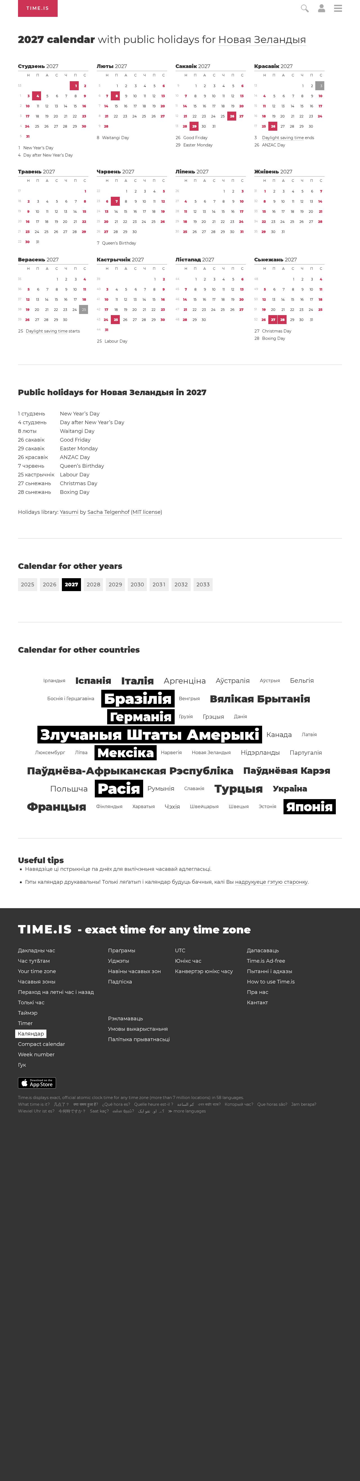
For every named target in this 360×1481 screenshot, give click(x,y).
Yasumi (69, 512)
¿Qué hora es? (116, 1104)
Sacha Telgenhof (108, 512)
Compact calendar (41, 1044)
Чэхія (172, 806)
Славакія (194, 788)
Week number (36, 1055)
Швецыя (239, 806)
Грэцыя (213, 716)
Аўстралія (233, 681)
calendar (162, 39)
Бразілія (138, 698)
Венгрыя (189, 698)
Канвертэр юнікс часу (204, 971)
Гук (22, 1065)
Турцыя (238, 788)
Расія (119, 788)
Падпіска (120, 982)
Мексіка (125, 752)
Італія (137, 681)
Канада (279, 735)
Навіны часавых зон (134, 971)
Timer (25, 1023)
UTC (180, 951)
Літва (81, 752)
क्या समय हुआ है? (85, 1104)
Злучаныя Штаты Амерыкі (149, 734)
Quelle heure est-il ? (153, 1104)
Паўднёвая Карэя (286, 770)
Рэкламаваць (125, 1019)
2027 (52, 66)
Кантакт (257, 1003)
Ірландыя (54, 680)
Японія (309, 806)
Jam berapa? (303, 1104)
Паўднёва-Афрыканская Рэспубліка (130, 771)
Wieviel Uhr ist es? (36, 1111)
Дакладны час (36, 951)
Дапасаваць (263, 951)
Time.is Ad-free (266, 961)
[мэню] (338, 9)
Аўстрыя (270, 680)
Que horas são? (272, 1104)
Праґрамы (121, 951)
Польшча (69, 788)
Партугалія (306, 752)
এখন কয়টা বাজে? (209, 1104)
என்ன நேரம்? (123, 1111)
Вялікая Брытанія (260, 699)
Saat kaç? (99, 1111)
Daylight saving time (283, 137)
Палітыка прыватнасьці (139, 1039)
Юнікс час (188, 961)
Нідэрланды (260, 752)
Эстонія (267, 806)
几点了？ (61, 1104)
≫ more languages (187, 1111)
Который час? (239, 1104)
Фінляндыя (109, 806)
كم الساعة (185, 1104)
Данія (240, 716)
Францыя (56, 806)
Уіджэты (118, 961)
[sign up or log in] (321, 11)
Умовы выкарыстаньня (138, 1029)
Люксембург (50, 752)
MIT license (146, 512)
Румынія (160, 788)
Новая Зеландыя (262, 39)
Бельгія (302, 680)
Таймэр (27, 1013)
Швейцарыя (204, 806)
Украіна (290, 788)
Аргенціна (185, 681)
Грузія (186, 716)
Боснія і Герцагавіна (70, 698)
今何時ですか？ (72, 1111)
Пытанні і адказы (269, 971)
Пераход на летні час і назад (56, 992)
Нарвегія (171, 752)
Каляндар (31, 1034)
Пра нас (257, 992)
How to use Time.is (271, 982)
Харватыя (143, 806)
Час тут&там (34, 961)
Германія (141, 716)
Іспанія (93, 680)
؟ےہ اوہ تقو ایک (151, 1111)
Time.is (37, 8)
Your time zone (37, 971)
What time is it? (34, 1104)
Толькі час (31, 1003)
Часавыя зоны (36, 982)
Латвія (309, 734)
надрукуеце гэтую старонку (271, 882)
